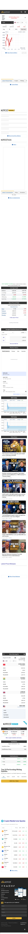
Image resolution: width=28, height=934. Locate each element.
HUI (4, 761)
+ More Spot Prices (14, 317)
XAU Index (14, 398)
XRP (23, 731)
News (2, 896)
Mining (2, 899)
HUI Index (14, 417)
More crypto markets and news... (14, 737)
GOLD (8, 776)
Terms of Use (4, 922)
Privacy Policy (4, 924)
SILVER (13, 776)
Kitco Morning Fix (14, 306)
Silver (3, 309)
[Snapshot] (23, 53)
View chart (23, 29)
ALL (4, 776)
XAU (4, 758)
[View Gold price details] (14, 40)
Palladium (4, 313)
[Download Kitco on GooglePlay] (23, 899)
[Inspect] (25, 53)
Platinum (4, 311)
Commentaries (4, 897)
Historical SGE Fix (14, 343)
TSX (4, 764)
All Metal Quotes (5, 890)
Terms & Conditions (13, 922)
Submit (14, 918)
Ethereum (14, 731)
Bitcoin (6, 731)
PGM (18, 776)
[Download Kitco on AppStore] (17, 899)
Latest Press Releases (8, 564)
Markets (3, 894)
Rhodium (4, 315)
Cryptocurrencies (5, 892)
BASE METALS (24, 776)
